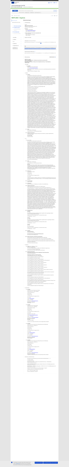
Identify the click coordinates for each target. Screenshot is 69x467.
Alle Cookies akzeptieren (38, 462)
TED (12, 15)
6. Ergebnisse (15, 43)
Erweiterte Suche (27, 12)
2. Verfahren (14, 39)
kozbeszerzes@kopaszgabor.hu (31, 30)
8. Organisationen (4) (16, 45)
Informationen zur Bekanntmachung (15, 48)
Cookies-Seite (18, 463)
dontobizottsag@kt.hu (32, 332)
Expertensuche (32, 12)
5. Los (13, 41)
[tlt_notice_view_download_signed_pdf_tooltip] (40, 43)
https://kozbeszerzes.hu (35, 352)
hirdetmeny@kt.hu (31, 298)
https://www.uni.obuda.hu (35, 317)
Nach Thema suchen (37, 12)
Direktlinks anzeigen (17, 27)
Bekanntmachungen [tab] (14, 20)
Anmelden (51, 2)
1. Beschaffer (14, 37)
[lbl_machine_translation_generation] (34, 51)
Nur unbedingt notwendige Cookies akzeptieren (50, 462)
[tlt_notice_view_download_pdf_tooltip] (25, 48)
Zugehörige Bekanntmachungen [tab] (16, 22)
